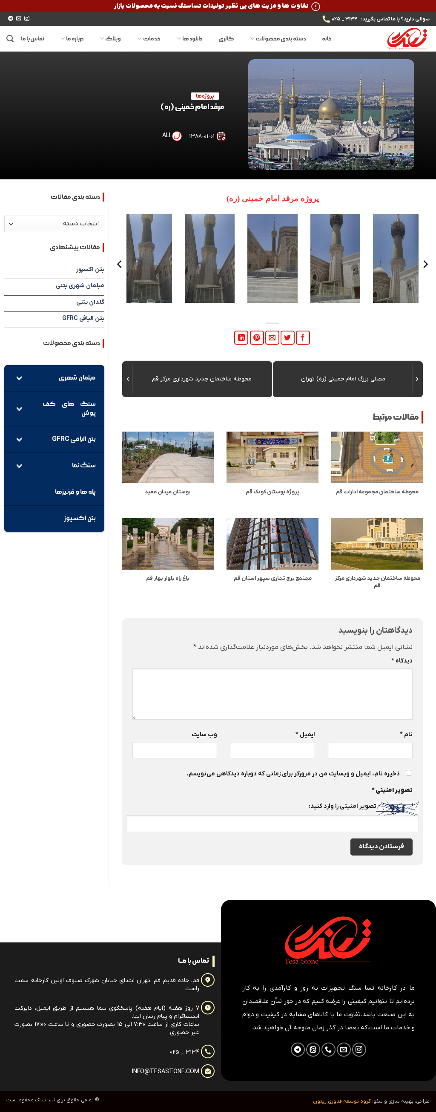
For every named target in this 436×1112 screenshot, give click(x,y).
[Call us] (328, 1050)
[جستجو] (10, 39)
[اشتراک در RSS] (313, 1050)
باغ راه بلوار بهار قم (167, 578)
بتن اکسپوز (90, 269)
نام (406, 735)
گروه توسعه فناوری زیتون (342, 1101)
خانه (327, 39)
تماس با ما (32, 39)
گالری (226, 39)
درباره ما (74, 39)
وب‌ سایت (204, 735)
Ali (166, 136)
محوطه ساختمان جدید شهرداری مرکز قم (202, 379)
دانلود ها (192, 39)
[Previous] (425, 264)
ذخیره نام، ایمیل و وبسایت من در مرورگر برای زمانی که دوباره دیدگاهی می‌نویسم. (293, 774)
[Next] (120, 264)
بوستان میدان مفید (168, 492)
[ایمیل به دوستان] (272, 338)
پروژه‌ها (205, 96)
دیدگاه (402, 661)
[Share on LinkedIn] (241, 338)
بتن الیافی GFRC (83, 318)
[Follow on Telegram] (10, 19)
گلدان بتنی (90, 302)
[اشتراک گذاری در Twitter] (288, 338)
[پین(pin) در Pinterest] (257, 338)
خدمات (151, 39)
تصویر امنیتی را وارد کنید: (342, 806)
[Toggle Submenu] (19, 378)
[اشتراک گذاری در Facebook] (303, 338)
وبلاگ (113, 39)
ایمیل (305, 735)
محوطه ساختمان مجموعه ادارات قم (377, 492)
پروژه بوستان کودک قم (272, 492)
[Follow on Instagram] (26, 19)
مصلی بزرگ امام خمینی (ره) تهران (343, 379)
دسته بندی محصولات (280, 39)
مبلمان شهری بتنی (80, 286)
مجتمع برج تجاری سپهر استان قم (273, 578)
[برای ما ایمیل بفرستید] (18, 19)
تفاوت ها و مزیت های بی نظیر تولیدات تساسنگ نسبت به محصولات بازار (211, 6)
